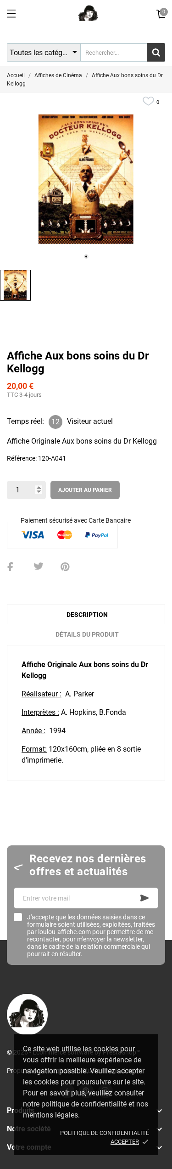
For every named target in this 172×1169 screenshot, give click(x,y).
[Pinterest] (65, 566)
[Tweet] (38, 566)
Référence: (22, 458)
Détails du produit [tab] (87, 634)
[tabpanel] (86, 179)
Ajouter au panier (85, 490)
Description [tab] (87, 614)
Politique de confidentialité (104, 1132)
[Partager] (12, 566)
